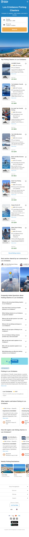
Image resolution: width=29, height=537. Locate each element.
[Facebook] (11, 518)
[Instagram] (17, 518)
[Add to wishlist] (26, 64)
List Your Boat (14, 505)
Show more (13, 73)
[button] (14, 25)
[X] (14, 518)
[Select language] (16, 509)
